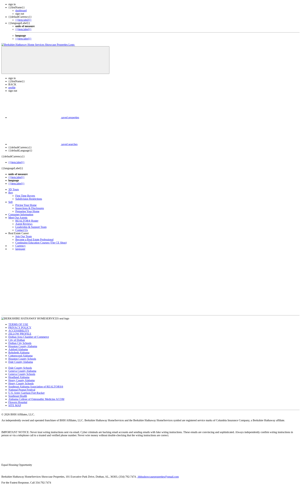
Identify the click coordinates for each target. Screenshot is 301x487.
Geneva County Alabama (22, 370)
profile (12, 87)
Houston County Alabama (22, 346)
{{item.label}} (23, 19)
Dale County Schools (20, 367)
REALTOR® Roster (26, 220)
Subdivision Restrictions (28, 198)
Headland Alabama (18, 377)
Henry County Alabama (21, 380)
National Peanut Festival (21, 389)
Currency (20, 245)
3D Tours (13, 189)
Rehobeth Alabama (18, 352)
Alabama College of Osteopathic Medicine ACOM (36, 399)
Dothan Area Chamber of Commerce (28, 336)
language (20, 248)
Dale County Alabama (20, 361)
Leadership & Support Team (31, 227)
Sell (10, 201)
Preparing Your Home (27, 211)
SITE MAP (14, 405)
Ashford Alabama (18, 349)
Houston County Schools (22, 358)
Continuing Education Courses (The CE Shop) (41, 242)
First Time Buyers (25, 195)
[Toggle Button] (55, 60)
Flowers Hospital (17, 402)
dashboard (21, 10)
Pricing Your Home (26, 205)
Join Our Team (23, 236)
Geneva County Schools (21, 374)
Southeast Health (17, 396)
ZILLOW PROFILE (19, 333)
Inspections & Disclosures (29, 208)
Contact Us (21, 230)
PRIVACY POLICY (19, 327)
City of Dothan (16, 340)
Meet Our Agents (17, 217)
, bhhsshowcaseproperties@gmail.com (158, 476)
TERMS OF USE (18, 324)
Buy (10, 192)
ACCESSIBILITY (18, 330)
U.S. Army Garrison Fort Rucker (26, 392)
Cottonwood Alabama (20, 355)
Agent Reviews (23, 223)
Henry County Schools (21, 383)
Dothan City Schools (19, 343)
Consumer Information (20, 214)
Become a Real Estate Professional (34, 239)
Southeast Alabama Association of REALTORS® (35, 386)
